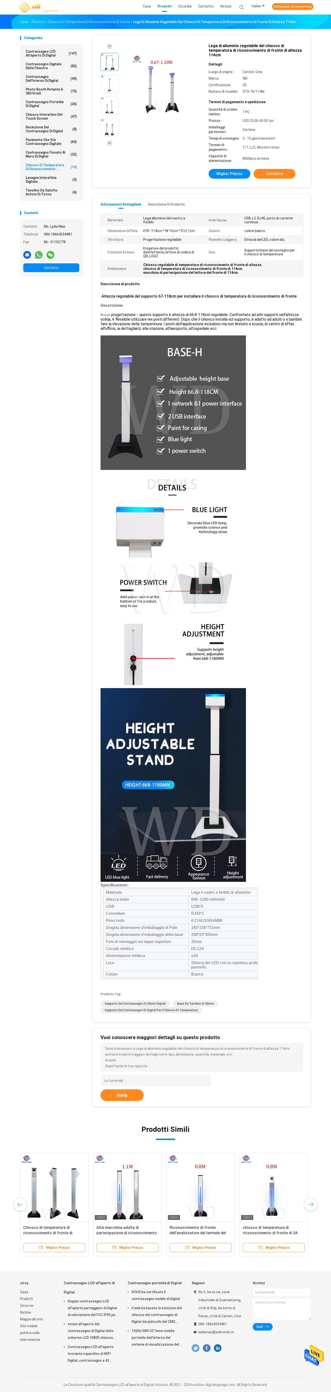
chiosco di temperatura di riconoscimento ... (51, 167)
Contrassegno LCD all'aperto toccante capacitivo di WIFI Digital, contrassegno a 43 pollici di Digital (91, 1354)
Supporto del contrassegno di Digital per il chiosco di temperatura (151, 1010)
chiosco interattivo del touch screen (51, 116)
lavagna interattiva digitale (51, 179)
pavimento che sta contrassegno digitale (51, 142)
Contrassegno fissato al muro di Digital (51, 154)
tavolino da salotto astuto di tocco (51, 192)
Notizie (25, 1312)
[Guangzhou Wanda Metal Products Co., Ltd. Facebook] (207, 1348)
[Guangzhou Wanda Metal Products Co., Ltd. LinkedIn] (218, 1348)
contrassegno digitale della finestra (51, 66)
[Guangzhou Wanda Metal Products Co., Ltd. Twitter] (195, 1348)
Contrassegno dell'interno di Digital (51, 79)
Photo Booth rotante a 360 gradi (51, 91)
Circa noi (26, 1306)
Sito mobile (29, 1326)
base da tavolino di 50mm (195, 1003)
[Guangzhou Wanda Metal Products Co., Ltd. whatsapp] (39, 254)
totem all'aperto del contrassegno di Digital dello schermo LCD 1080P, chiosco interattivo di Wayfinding (91, 1331)
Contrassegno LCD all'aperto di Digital (51, 53)
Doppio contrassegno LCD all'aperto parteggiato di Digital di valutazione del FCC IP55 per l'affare (92, 1308)
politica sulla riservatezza (30, 1336)
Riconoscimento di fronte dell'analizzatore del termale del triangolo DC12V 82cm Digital (198, 1233)
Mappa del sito (31, 1319)
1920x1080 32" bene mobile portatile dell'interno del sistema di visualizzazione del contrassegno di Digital (155, 1338)
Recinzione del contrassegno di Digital (51, 129)
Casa (24, 1292)
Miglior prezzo (229, 173)
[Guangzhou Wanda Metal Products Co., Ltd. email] (27, 254)
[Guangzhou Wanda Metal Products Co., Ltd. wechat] (50, 254)
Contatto (51, 268)
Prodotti (26, 1299)
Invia (122, 1095)
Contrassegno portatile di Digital (51, 104)
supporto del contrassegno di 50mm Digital (135, 1003)
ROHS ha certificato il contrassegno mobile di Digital (156, 1295)
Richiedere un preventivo (293, 6)
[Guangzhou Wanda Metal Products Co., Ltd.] (39, 7)
